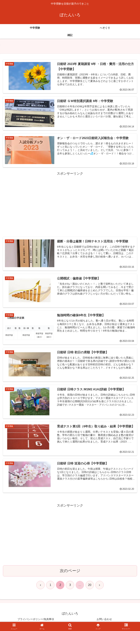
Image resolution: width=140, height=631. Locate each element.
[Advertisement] (70, 202)
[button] (129, 522)
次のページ (70, 570)
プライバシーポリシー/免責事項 (36, 619)
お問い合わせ (104, 619)
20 (89, 584)
